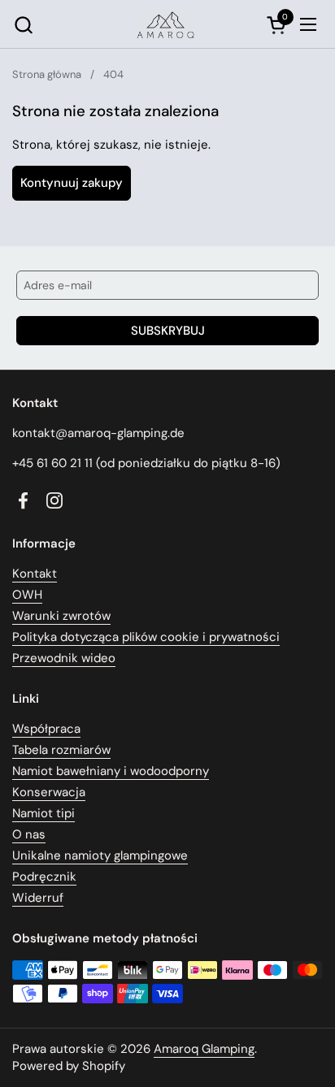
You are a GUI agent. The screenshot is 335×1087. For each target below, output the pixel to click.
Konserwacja (48, 792)
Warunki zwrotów (61, 616)
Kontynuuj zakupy (71, 183)
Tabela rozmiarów (61, 750)
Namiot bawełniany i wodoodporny (110, 771)
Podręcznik (44, 876)
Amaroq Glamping (204, 1049)
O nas (29, 834)
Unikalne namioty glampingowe (100, 855)
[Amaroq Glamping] (165, 24)
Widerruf (37, 898)
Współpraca (46, 729)
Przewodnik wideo (63, 658)
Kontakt (34, 573)
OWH (27, 595)
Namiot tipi (43, 813)
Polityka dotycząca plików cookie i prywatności (146, 637)
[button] (23, 25)
